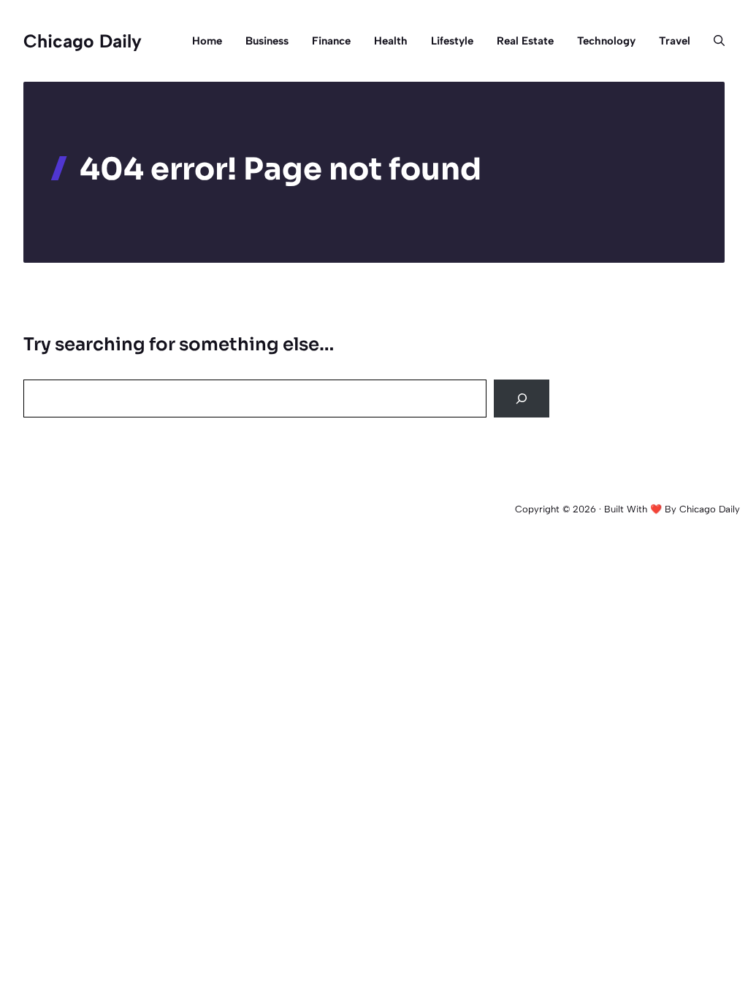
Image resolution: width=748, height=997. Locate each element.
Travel (674, 40)
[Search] (521, 398)
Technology (606, 40)
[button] (713, 40)
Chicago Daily (82, 41)
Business (267, 40)
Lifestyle (452, 40)
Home (207, 40)
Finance (331, 40)
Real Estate (525, 40)
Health (391, 40)
